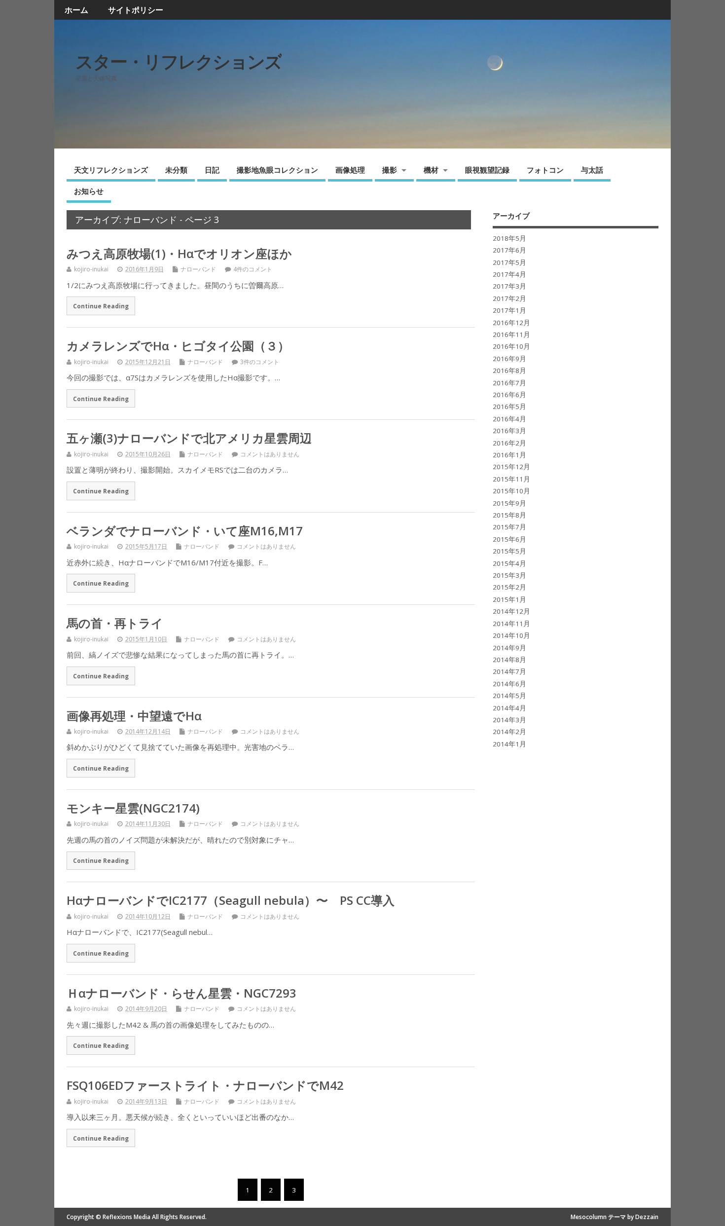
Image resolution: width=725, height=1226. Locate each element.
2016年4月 (509, 418)
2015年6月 (509, 539)
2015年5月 (509, 551)
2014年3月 (509, 719)
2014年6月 (509, 683)
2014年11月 (511, 623)
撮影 (389, 170)
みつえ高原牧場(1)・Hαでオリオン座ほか (179, 253)
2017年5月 (509, 262)
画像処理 (350, 170)
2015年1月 (509, 599)
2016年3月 (509, 430)
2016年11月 (511, 334)
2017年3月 (509, 286)
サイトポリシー (135, 9)
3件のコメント (259, 362)
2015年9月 (509, 503)
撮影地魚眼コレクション (277, 170)
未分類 (176, 170)
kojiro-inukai (91, 269)
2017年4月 (509, 274)
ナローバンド (198, 269)
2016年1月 (509, 454)
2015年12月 (511, 466)
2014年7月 (509, 671)
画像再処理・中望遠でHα (134, 715)
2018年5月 (509, 238)
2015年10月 (511, 490)
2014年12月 (511, 611)
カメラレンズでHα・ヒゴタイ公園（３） (178, 345)
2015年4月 (509, 563)
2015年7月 (509, 526)
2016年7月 (509, 382)
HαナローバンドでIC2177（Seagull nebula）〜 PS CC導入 (231, 900)
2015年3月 (509, 575)
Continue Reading (101, 306)
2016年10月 (511, 346)
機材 (431, 170)
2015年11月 (511, 479)
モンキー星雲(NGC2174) (133, 808)
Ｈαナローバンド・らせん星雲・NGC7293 (181, 993)
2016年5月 (509, 406)
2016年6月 (509, 394)
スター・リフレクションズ (178, 61)
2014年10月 (511, 635)
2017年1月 (509, 310)
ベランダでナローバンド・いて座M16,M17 (185, 530)
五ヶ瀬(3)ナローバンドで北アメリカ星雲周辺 (189, 438)
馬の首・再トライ (115, 623)
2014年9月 (509, 647)
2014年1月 (509, 744)
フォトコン (545, 170)
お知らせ (89, 191)
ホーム (76, 9)
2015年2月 (509, 587)
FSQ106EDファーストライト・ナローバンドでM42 (205, 1085)
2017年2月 (509, 298)
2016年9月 (509, 358)
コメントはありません (269, 454)
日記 (212, 170)
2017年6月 (509, 250)
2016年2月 (509, 443)
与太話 (592, 170)
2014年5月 (509, 695)
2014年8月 (509, 659)
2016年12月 (511, 322)
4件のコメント (252, 269)
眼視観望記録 (487, 170)
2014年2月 (509, 731)
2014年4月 (509, 708)
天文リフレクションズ (111, 170)
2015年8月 (509, 515)
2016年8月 (509, 370)
